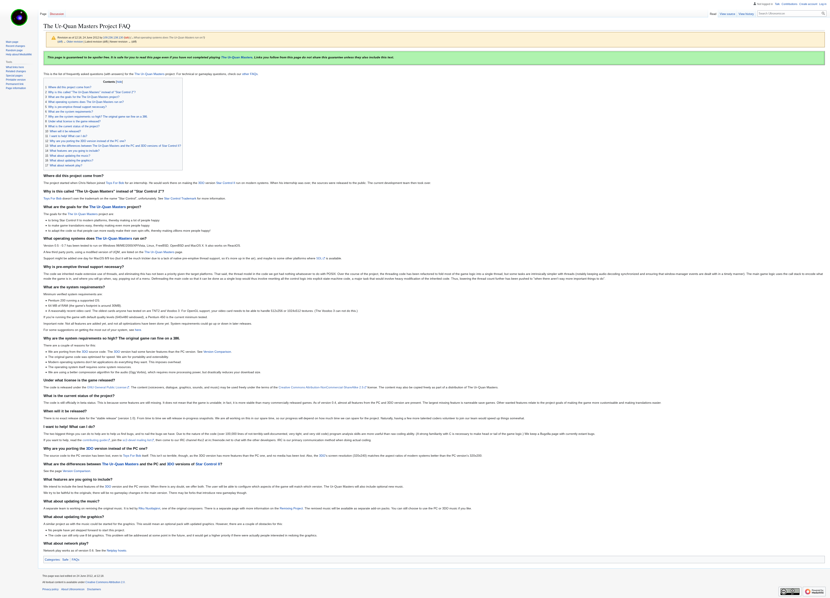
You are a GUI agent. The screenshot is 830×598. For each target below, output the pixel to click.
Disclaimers (94, 589)
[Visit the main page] (19, 17)
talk (127, 37)
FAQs (75, 559)
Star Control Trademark (180, 198)
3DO (201, 183)
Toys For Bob (115, 183)
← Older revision (73, 41)
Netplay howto (116, 550)
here (138, 330)
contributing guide (95, 440)
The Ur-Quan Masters (236, 57)
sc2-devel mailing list (137, 440)
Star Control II (225, 183)
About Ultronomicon (73, 589)
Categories (52, 559)
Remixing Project (291, 508)
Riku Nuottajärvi (149, 508)
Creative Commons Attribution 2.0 (105, 582)
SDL (319, 258)
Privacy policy (50, 589)
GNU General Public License (106, 387)
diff (60, 41)
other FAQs (250, 74)
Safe (65, 559)
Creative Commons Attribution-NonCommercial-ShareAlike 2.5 (321, 387)
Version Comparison (217, 351)
